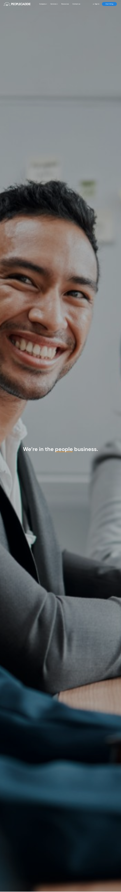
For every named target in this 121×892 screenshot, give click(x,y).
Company (42, 4)
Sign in (97, 4)
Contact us (76, 4)
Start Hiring (109, 4)
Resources (65, 4)
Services (53, 4)
